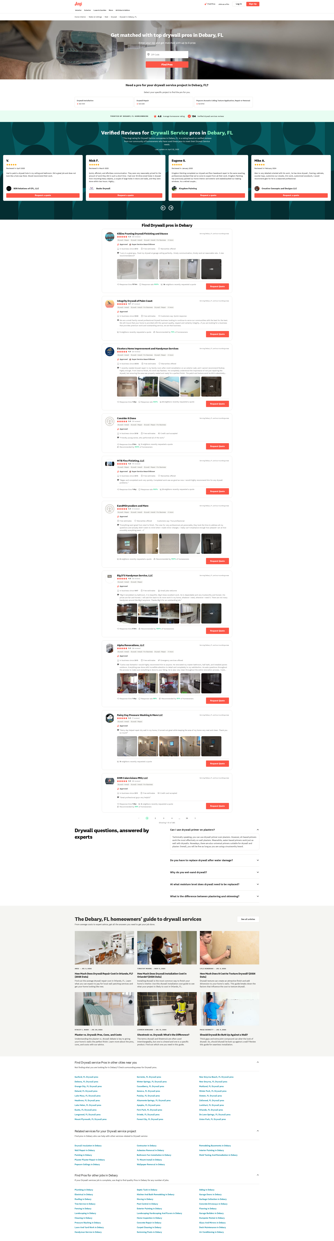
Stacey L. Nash (82, 1030)
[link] (8, 188)
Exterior (87, 10)
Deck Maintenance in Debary (212, 1227)
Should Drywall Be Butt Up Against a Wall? (224, 1034)
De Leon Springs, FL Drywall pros (215, 1114)
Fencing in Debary (83, 1208)
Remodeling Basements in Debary (215, 1145)
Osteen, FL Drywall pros (210, 1095)
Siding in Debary (206, 1189)
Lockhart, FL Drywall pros (211, 1105)
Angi (77, 969)
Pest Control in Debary (147, 1203)
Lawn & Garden (100, 10)
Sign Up (253, 3)
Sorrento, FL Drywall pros (149, 1077)
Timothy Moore (144, 969)
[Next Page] (195, 818)
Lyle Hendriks (206, 969)
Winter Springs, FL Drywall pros (152, 1081)
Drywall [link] (114, 17)
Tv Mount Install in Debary (149, 1159)
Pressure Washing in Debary (88, 1222)
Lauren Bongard (145, 1030)
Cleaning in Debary (83, 1218)
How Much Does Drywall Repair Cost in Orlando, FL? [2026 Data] (104, 975)
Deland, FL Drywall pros (86, 1091)
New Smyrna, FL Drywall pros (213, 1081)
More (111, 10)
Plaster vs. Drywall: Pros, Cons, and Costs (98, 1034)
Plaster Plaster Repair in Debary (90, 1159)
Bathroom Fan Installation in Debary (154, 1155)
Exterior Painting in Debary (149, 1208)
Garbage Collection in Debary (213, 1199)
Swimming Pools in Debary (149, 1232)
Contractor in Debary (147, 1145)
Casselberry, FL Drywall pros (150, 1086)
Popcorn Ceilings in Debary (87, 1164)
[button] (127, 269)
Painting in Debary (83, 1155)
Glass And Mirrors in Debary (212, 1222)
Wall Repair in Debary (85, 1150)
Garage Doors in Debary (210, 1194)
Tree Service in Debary (85, 1203)
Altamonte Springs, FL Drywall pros (154, 1100)
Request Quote (217, 286)
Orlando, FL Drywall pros (211, 1109)
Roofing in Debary (83, 1199)
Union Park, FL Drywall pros (212, 1119)
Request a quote (43, 195)
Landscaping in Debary (85, 1213)
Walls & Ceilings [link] (95, 17)
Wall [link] (106, 17)
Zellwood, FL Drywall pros (211, 1100)
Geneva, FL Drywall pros (148, 1091)
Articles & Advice (123, 10)
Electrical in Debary (84, 1194)
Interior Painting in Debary (211, 1150)
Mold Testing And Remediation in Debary (218, 1155)
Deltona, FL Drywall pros (86, 1081)
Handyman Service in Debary (88, 1232)
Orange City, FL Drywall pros (88, 1086)
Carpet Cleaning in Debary (149, 1227)
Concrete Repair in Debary (149, 1222)
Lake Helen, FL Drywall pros (88, 1105)
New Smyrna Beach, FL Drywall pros (216, 1077)
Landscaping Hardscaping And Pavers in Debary (159, 1213)
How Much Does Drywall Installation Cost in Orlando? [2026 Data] (161, 975)
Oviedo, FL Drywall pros (148, 1114)
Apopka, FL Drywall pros (148, 1105)
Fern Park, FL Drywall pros (149, 1109)
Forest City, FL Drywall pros (150, 1119)
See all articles (248, 919)
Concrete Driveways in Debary (213, 1203)
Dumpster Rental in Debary (212, 1218)
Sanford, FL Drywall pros (86, 1077)
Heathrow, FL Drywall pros (87, 1100)
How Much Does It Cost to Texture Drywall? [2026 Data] (227, 975)
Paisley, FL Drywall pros (148, 1095)
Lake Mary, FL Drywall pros (88, 1095)
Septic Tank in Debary (147, 1189)
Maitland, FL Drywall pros (211, 1086)
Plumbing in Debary (84, 1189)
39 (187, 818)
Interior (78, 10)
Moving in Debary (145, 1199)
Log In (239, 3)
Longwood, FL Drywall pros (88, 1114)
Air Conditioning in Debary (211, 1232)
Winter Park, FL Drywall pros (212, 1091)
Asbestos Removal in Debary (150, 1150)
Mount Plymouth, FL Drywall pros (91, 1119)
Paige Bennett (207, 1030)
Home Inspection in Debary (149, 1218)
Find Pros (167, 64)
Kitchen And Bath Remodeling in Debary (155, 1194)
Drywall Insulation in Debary (88, 1145)
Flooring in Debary (208, 1208)
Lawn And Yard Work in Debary (89, 1227)
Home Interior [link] (80, 17)
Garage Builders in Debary (211, 1213)
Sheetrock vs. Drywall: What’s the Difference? (163, 1034)
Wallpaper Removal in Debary (151, 1164)
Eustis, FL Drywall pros (86, 1109)
